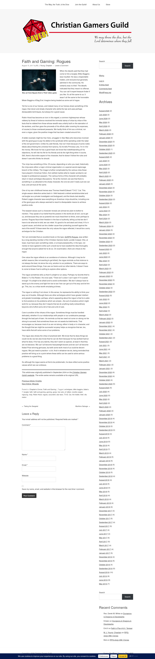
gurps (55, 392)
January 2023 (104, 276)
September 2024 (105, 199)
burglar (26, 392)
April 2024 (103, 218)
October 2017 (104, 518)
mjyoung (25, 394)
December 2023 (105, 234)
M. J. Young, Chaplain (112, 632)
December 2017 (105, 510)
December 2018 (105, 464)
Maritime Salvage (82, 406)
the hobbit (75, 394)
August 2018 (104, 480)
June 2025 (103, 164)
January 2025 (104, 184)
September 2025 (105, 153)
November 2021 (105, 330)
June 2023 (103, 257)
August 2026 (104, 110)
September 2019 (105, 430)
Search (102, 61)
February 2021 (105, 364)
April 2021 (103, 357)
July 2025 (103, 160)
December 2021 (105, 326)
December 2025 (105, 141)
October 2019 (104, 426)
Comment (26, 425)
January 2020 (104, 414)
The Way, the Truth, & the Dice (57, 4)
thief (81, 394)
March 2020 (104, 407)
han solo (61, 392)
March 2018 (104, 499)
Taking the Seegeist (30, 406)
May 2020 (103, 399)
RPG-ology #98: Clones (119, 640)
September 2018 (105, 476)
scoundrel (52, 394)
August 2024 (104, 203)
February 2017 (105, 549)
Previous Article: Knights (32, 381)
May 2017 (103, 537)
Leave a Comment (61, 65)
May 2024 (103, 214)
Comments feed (105, 88)
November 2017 (105, 514)
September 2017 (105, 522)
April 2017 (103, 541)
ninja (30, 394)
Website (25, 475)
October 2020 (104, 380)
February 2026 (105, 134)
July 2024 (103, 207)
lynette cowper (77, 392)
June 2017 (103, 534)
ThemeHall (129, 653)
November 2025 (105, 145)
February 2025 (105, 180)
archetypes (68, 389)
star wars (60, 394)
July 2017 (103, 530)
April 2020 (103, 403)
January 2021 (104, 368)
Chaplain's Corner (36, 389)
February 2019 (105, 457)
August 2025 (104, 157)
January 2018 (104, 507)
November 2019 (105, 422)
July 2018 (103, 484)
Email (25, 465)
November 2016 (105, 560)
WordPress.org (105, 92)
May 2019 (103, 445)
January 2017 (104, 553)
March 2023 (104, 268)
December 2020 (105, 372)
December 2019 (105, 418)
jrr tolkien (68, 392)
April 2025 (103, 172)
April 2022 (103, 310)
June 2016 (103, 580)
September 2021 (105, 337)
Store (108, 4)
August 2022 (104, 295)
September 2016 (105, 568)
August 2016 (104, 572)
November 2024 (105, 191)
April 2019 (103, 449)
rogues (45, 394)
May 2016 (103, 584)
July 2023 (103, 253)
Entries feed (104, 84)
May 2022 (103, 307)
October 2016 (104, 564)
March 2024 (104, 222)
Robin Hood (37, 394)
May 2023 (103, 260)
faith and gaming (40, 392)
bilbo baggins (78, 389)
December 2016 (105, 557)
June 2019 (103, 441)
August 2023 (104, 249)
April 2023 (103, 264)
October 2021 (104, 334)
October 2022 (104, 287)
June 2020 (103, 395)
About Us (96, 4)
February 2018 (105, 503)
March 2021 (104, 360)
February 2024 (105, 226)
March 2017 (104, 545)
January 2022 (104, 322)
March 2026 (104, 130)
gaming (49, 392)
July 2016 (103, 576)
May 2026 (103, 122)
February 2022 (105, 318)
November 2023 (105, 237)
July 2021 (103, 345)
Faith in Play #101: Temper (121, 628)
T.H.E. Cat (67, 394)
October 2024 (104, 195)
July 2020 (103, 391)
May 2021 (103, 353)
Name (25, 454)
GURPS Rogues (71, 237)
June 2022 (103, 303)
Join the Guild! (81, 4)
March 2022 (104, 314)
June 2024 (103, 210)
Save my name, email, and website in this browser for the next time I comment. (53, 489)
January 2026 (104, 137)
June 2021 (103, 349)
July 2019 (103, 437)
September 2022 (105, 291)
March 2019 (104, 453)
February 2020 (105, 410)
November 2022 (105, 284)
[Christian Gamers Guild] (77, 42)
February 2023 (105, 272)
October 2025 (104, 149)
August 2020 (104, 387)
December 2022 (105, 280)
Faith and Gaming (49, 389)
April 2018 (103, 495)
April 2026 (103, 126)
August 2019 (104, 434)
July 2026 (103, 114)
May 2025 (103, 168)
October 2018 (104, 472)
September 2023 (105, 245)
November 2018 (105, 468)
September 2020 (105, 384)
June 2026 (103, 118)
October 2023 (104, 241)
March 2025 (104, 176)
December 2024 (105, 187)
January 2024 (104, 230)
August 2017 (104, 526)
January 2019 (104, 460)
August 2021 (104, 341)
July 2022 (103, 299)
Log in (101, 81)
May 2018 (103, 491)
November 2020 (105, 376)
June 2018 (103, 487)
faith (31, 392)
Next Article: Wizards (30, 384)
